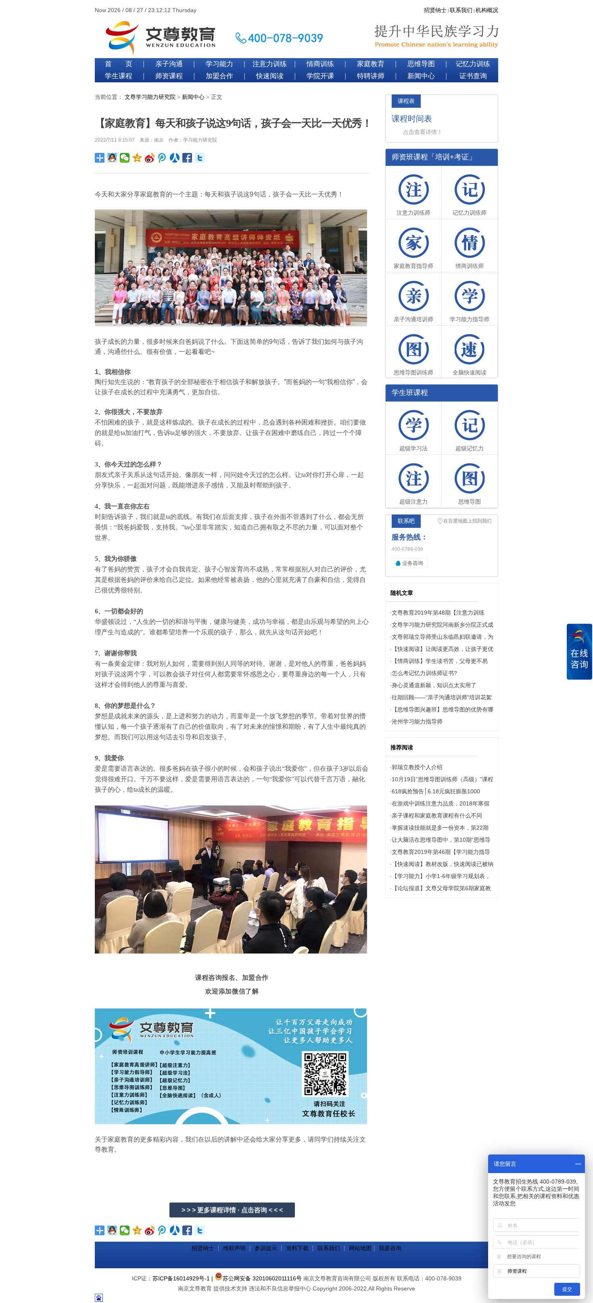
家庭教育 (370, 64)
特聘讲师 (370, 76)
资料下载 (297, 1248)
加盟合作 (219, 76)
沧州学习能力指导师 (417, 721)
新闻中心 (421, 76)
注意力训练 (270, 64)
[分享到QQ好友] (112, 158)
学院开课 (320, 76)
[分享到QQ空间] (137, 158)
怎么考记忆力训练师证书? (424, 673)
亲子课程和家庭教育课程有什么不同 (437, 815)
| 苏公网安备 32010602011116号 (256, 1278)
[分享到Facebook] (187, 158)
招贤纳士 (435, 10)
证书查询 (473, 76)
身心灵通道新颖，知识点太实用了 (434, 685)
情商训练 (320, 64)
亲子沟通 (169, 64)
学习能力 (219, 64)
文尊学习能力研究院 (150, 97)
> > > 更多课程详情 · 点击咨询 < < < (232, 1210)
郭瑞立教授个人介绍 (417, 767)
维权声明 (234, 1248)
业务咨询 (412, 563)
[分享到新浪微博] (150, 158)
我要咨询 (390, 1248)
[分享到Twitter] (200, 158)
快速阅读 (270, 76)
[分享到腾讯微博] (162, 158)
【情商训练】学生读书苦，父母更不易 (440, 661)
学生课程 (118, 76)
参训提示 (266, 1248)
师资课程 (169, 76)
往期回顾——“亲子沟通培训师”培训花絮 (442, 697)
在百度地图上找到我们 (467, 521)
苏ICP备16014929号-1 (181, 1278)
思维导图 (421, 64)
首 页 (118, 64)
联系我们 (461, 10)
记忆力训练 (473, 64)
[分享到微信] (125, 158)
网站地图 (360, 1248)
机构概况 (487, 10)
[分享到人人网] (175, 158)
